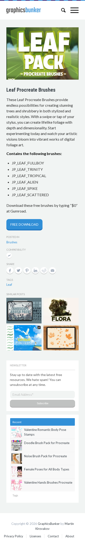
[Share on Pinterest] (26, 270)
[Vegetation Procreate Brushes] (61, 310)
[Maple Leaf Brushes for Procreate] (61, 338)
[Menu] (72, 10)
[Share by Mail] (52, 270)
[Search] (61, 10)
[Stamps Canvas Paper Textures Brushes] (24, 310)
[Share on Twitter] (18, 270)
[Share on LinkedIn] (35, 270)
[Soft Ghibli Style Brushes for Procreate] (24, 338)
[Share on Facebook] (9, 270)
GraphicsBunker (49, 524)
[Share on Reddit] (43, 270)
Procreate (9, 256)
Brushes (11, 242)
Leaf (9, 284)
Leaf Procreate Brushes (30, 90)
